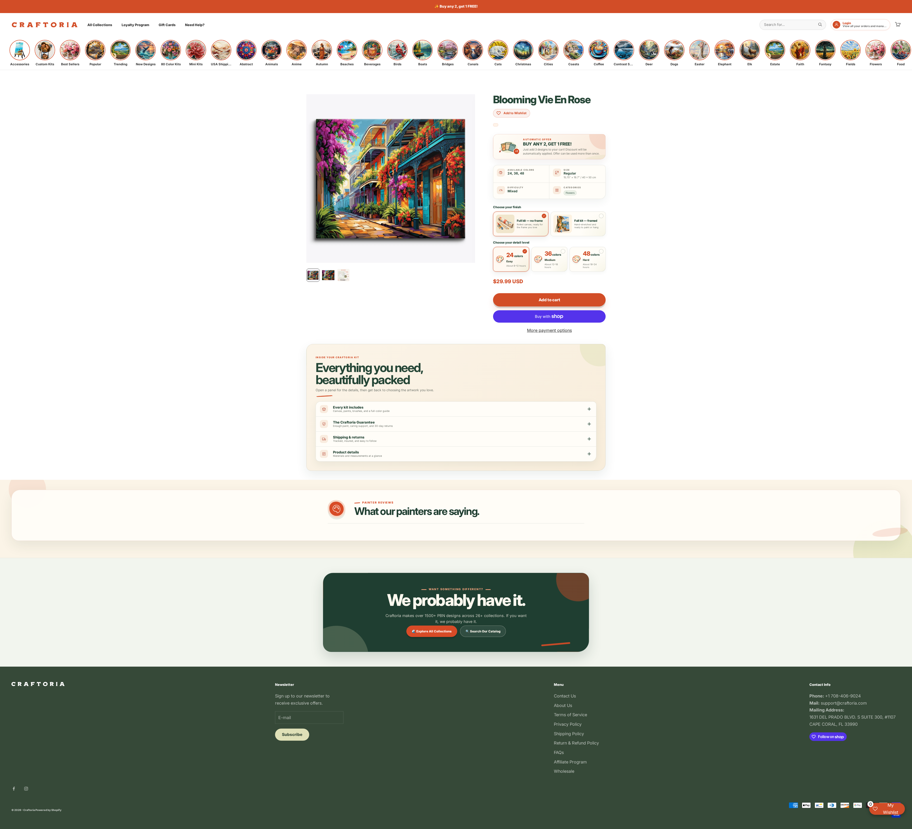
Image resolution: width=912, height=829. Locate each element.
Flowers (570, 192)
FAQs (559, 752)
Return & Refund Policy (576, 742)
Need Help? (194, 25)
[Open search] (820, 24)
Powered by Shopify (48, 810)
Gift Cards (167, 25)
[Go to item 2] (328, 275)
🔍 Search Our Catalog (483, 631)
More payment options (549, 330)
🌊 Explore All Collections (432, 631)
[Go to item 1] (313, 275)
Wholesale (564, 771)
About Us (563, 705)
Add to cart (549, 299)
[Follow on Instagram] (26, 788)
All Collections (99, 25)
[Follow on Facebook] (13, 788)
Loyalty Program (135, 25)
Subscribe (292, 734)
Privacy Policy (568, 724)
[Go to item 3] (343, 275)
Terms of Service (570, 714)
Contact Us (565, 695)
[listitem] (20, 53)
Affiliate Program (570, 761)
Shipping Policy (569, 733)
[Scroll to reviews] (495, 124)
